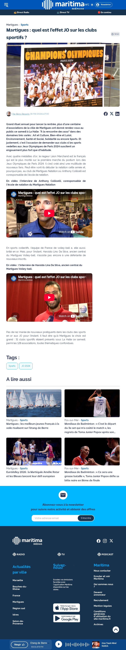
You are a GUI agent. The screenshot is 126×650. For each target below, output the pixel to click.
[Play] (59, 644)
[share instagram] (105, 541)
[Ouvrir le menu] (21, 4)
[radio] (19, 554)
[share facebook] (98, 541)
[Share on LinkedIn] (117, 113)
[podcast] (105, 554)
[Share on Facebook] (105, 113)
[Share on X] (111, 113)
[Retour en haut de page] (116, 629)
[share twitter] (111, 541)
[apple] (66, 607)
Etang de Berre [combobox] (38, 643)
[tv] (61, 554)
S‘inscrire (86, 518)
